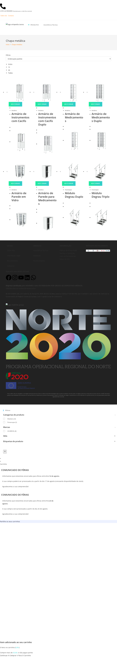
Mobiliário (11, 419)
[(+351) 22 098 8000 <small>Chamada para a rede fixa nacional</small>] (3, 6)
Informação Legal (13, 256)
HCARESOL (11, 431)
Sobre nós (4, 16)
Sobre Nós (11, 250)
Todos (10, 73)
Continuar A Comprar (8, 655)
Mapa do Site (65, 259)
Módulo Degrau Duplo (74, 194)
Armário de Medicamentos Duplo (101, 117)
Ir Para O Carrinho (24, 655)
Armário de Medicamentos (74, 117)
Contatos (11, 16)
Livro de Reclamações (68, 256)
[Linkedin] (27, 277)
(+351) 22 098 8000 (16, 11)
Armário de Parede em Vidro (19, 196)
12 (9, 67)
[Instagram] (15, 277)
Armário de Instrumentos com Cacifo (20, 117)
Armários (14, 110)
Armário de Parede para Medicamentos (47, 198)
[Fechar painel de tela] (5, 451)
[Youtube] (21, 277)
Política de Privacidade (68, 250)
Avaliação (37, 256)
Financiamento (39, 261)
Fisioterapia (68, 190)
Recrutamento (12, 261)
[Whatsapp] (33, 277)
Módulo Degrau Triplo (100, 194)
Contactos (11, 266)
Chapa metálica (17, 44)
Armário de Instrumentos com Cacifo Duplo (47, 119)
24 (9, 70)
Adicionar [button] (15, 104)
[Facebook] (9, 277)
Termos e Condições (67, 253)
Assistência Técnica (40, 250)
